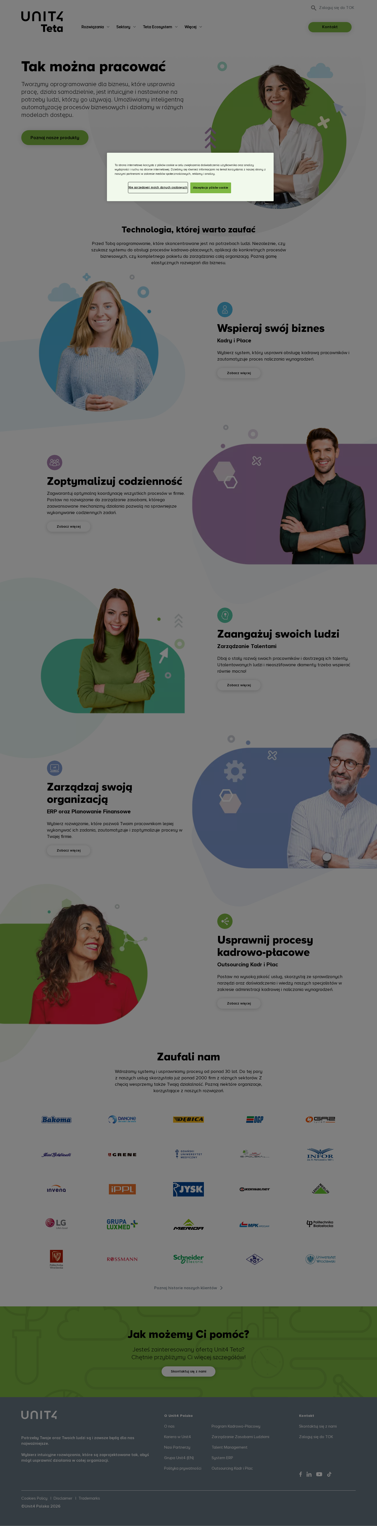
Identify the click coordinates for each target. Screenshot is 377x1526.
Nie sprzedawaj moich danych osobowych (157, 187)
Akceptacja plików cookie (210, 187)
